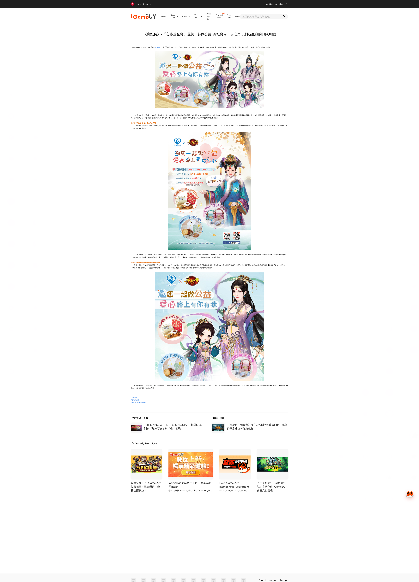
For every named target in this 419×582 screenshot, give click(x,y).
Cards (184, 16)
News (237, 16)
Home (163, 16)
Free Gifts (229, 16)
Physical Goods (219, 16)
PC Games (196, 16)
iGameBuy (143, 16)
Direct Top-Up (208, 16)
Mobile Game (172, 16)
